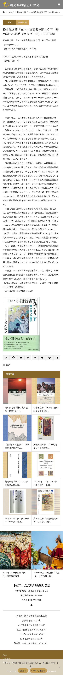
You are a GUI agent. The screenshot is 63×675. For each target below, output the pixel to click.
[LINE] (27, 357)
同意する (23, 670)
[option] (17, 555)
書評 (9, 22)
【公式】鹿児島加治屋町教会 (31, 585)
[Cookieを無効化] (59, 667)
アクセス (6, 659)
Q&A (5, 655)
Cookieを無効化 (38, 670)
